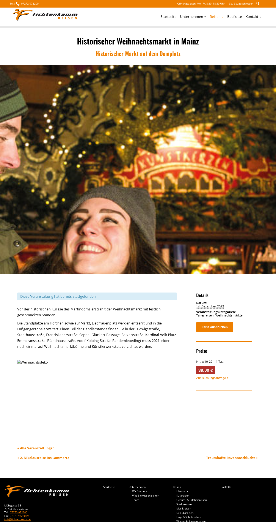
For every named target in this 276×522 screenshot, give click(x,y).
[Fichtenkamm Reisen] (45, 15)
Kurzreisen (182, 495)
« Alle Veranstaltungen (36, 448)
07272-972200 (18, 512)
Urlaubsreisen (184, 513)
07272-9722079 (19, 516)
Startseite (109, 487)
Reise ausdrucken (215, 327)
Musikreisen (183, 508)
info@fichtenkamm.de (17, 519)
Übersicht (182, 491)
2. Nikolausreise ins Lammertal (44, 458)
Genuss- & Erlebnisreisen (191, 500)
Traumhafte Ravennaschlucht (232, 458)
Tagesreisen (205, 315)
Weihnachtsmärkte (229, 315)
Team (135, 500)
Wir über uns (139, 491)
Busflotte (226, 487)
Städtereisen (184, 504)
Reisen (177, 487)
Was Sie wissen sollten (145, 495)
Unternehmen (137, 487)
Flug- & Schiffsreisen (188, 517)
